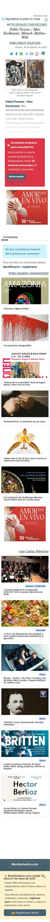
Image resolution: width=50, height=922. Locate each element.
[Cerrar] (45, 877)
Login (45, 16)
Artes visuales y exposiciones (27, 24)
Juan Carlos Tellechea (24, 42)
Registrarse (38, 16)
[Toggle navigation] (46, 20)
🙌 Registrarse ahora (25, 912)
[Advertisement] (25, 7)
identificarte (11, 266)
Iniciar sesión (16, 176)
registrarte (30, 266)
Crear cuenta (16, 181)
